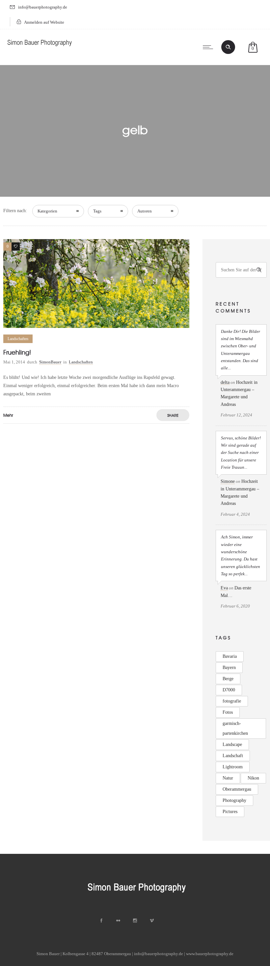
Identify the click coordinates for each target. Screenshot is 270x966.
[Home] (39, 47)
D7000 (229, 689)
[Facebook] (101, 920)
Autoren (144, 211)
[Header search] (228, 47)
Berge (228, 678)
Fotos (228, 712)
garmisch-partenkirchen (235, 728)
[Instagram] (135, 920)
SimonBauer (50, 361)
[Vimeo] (152, 920)
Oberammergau (237, 789)
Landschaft (233, 755)
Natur (228, 778)
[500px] (168, 920)
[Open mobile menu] (209, 47)
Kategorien (47, 211)
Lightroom (233, 766)
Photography (234, 800)
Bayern (229, 667)
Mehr (8, 415)
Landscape (232, 744)
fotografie (232, 701)
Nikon (253, 778)
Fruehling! (17, 352)
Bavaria (230, 656)
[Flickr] (118, 920)
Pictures (230, 811)
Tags (97, 211)
